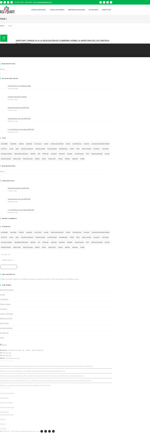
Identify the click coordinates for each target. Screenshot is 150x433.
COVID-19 (4, 148)
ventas (44, 158)
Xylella (82, 158)
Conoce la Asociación (7, 393)
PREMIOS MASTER (6, 318)
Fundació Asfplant (6, 153)
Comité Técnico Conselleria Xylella (19, 86)
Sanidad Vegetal (6, 158)
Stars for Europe (28, 158)
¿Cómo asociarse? (57, 9)
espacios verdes (40, 148)
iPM (39, 153)
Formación (105, 148)
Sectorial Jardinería (6, 328)
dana (17, 148)
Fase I (10, 25)
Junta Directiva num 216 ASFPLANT (19, 118)
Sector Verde (4, 323)
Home (2, 25)
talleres (37, 158)
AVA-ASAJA (38, 143)
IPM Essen (45, 153)
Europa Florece (52, 148)
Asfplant (21, 143)
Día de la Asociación (27, 148)
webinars (75, 158)
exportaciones (63, 148)
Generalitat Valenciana (21, 153)
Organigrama (4, 398)
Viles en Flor (52, 158)
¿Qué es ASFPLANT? (38, 9)
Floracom (37, 431)
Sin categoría (4, 333)
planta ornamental (96, 153)
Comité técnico (76, 143)
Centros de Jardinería (57, 143)
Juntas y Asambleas (6, 314)
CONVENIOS (4, 299)
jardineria (54, 153)
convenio (86, 143)
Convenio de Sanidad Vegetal (100, 143)
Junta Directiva (79, 153)
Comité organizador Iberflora (17, 97)
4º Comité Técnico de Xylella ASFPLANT (21, 129)
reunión (107, 153)
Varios (2, 337)
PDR (87, 153)
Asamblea (13, 143)
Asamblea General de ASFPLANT (18, 107)
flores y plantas (86, 148)
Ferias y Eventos (5, 304)
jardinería (62, 153)
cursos (11, 148)
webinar (67, 158)
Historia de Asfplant (6, 402)
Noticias (2, 419)
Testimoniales (4, 412)
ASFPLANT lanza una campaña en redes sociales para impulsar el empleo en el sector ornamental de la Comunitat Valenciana (41, 376)
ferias (78, 148)
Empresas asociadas (76, 9)
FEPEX (72, 148)
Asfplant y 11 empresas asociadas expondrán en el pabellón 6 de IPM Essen (25, 385)
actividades (4, 143)
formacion (96, 148)
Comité (68, 143)
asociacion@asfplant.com (44, 2)
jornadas (69, 153)
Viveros (60, 158)
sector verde (17, 158)
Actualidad (93, 9)
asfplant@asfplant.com (12, 358)
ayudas (46, 143)
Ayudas (2, 294)
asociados (29, 143)
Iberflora (33, 153)
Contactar (106, 9)
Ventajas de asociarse (7, 407)
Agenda (2, 424)
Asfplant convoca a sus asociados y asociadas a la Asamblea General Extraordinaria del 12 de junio (32, 371)
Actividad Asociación (7, 290)
